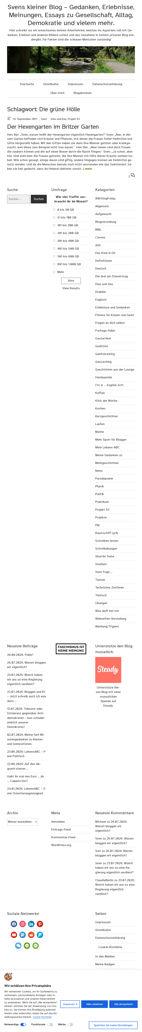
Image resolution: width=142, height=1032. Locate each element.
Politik (99, 494)
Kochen (100, 408)
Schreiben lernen (106, 540)
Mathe (99, 431)
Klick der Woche (106, 400)
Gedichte (101, 346)
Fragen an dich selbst (110, 323)
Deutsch (100, 268)
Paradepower (104, 478)
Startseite (27, 84)
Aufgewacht (103, 214)
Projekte (101, 517)
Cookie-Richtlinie (42, 1016)
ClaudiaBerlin (104, 880)
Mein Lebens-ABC (107, 447)
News (99, 470)
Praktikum (102, 502)
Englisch (100, 299)
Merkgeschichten (107, 463)
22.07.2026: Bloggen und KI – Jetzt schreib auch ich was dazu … (26, 696)
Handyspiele (103, 377)
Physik (99, 486)
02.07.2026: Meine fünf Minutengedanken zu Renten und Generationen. (26, 739)
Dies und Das (58, 119)
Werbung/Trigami (107, 626)
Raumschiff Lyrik (106, 533)
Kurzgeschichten (106, 416)
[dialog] (71, 1001)
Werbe (62, 1024)
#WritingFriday (105, 198)
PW (97, 525)
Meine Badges (105, 964)
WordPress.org (61, 845)
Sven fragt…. (103, 572)
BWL (98, 229)
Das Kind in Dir (105, 253)
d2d (97, 245)
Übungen (101, 603)
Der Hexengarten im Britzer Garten (53, 127)
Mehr (60, 272)
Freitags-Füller (105, 330)
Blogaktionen (83, 93)
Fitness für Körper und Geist (114, 315)
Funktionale (38, 1024)
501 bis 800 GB (68, 256)
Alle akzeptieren (123, 1004)
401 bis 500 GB (68, 248)
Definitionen (103, 260)
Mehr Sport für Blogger (111, 439)
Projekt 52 (74, 119)
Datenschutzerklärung (107, 84)
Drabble (100, 292)
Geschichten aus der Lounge (114, 369)
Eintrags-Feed (61, 829)
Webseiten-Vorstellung (110, 618)
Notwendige (11, 1024)
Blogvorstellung (105, 221)
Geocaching (103, 361)
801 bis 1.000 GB (69, 264)
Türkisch (101, 595)
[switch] (23, 1024)
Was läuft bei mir (107, 611)
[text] (9, 119)
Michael (100, 821)
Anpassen (69, 1004)
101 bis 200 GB (67, 225)
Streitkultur (51, 84)
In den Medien (105, 956)
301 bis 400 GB (68, 241)
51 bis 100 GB (66, 217)
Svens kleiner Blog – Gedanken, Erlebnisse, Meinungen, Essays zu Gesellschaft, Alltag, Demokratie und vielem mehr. (71, 15)
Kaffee (100, 393)
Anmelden (58, 821)
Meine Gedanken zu (108, 455)
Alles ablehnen (94, 1004)
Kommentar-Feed (63, 837)
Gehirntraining (105, 354)
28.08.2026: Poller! (20, 654)
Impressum (75, 84)
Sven (44, 119)
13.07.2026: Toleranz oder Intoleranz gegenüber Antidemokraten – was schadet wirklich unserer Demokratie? (25, 718)
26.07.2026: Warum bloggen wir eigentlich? (111, 826)
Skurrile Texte (104, 556)
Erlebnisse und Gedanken (112, 307)
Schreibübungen (106, 548)
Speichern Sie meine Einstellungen (113, 1025)
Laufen (100, 424)
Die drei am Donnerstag (111, 276)
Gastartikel (103, 338)
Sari (98, 851)
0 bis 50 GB (65, 209)
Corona (100, 237)
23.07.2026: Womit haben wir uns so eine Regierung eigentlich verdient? (25, 679)
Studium (101, 564)
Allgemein (102, 206)
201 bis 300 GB (68, 233)
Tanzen (100, 579)
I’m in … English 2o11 (109, 385)
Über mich (57, 93)
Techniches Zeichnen (109, 587)
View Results (71, 288)
